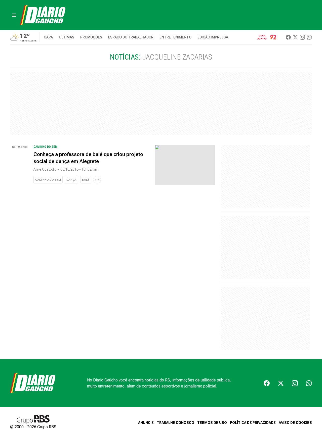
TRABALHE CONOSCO (175, 423)
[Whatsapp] (309, 37)
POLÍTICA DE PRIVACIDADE (253, 423)
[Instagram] (302, 37)
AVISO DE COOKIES (295, 423)
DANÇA (71, 179)
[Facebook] (288, 37)
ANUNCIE (146, 423)
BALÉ (85, 179)
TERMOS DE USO (212, 423)
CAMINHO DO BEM (48, 179)
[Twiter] (295, 37)
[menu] (14, 15)
